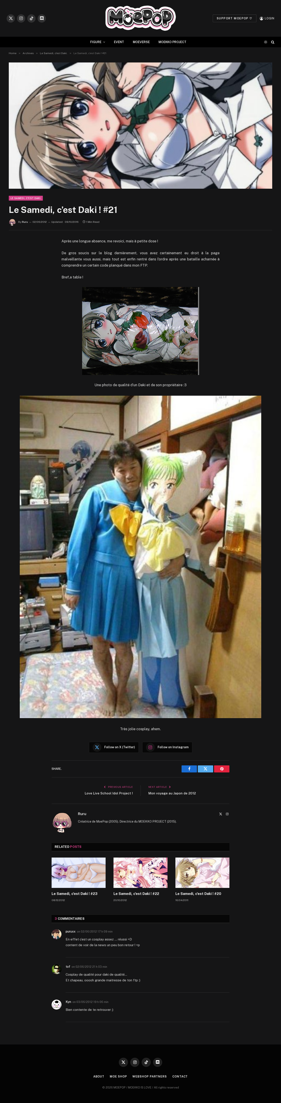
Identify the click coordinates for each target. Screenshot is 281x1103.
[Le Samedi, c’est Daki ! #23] (79, 873)
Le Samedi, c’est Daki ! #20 (198, 894)
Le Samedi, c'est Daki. (26, 198)
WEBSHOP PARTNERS (149, 1076)
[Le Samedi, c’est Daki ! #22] (140, 873)
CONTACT (180, 1076)
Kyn (68, 1002)
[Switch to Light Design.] (265, 42)
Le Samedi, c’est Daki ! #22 (136, 894)
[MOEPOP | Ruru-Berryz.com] (140, 18)
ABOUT (98, 1076)
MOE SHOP (118, 1076)
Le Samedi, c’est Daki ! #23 (74, 894)
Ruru (25, 221)
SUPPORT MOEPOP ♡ (234, 18)
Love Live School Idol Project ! (109, 793)
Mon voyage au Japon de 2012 (172, 793)
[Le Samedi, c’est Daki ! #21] (140, 125)
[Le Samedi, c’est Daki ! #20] (202, 873)
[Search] (272, 42)
